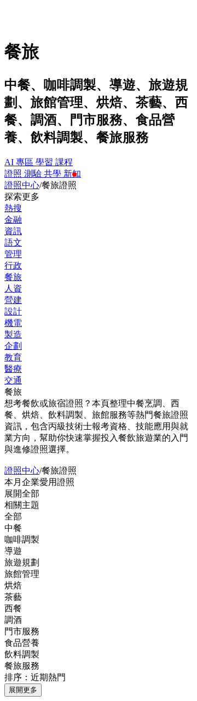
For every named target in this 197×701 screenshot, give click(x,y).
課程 (64, 162)
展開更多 (23, 690)
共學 (53, 173)
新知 (72, 173)
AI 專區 (20, 162)
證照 (14, 173)
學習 (45, 162)
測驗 (34, 173)
